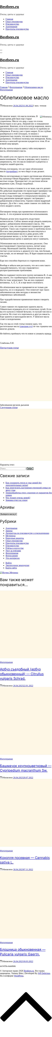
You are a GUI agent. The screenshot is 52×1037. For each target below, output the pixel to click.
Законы (9, 531)
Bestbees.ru (9, 6)
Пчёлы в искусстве (15, 548)
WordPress (18, 976)
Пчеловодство (12, 24)
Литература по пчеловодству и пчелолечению (27, 533)
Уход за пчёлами (13, 550)
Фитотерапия (6, 90)
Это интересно (13, 558)
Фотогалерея (12, 555)
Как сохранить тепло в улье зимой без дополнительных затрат (23, 484)
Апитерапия (11, 26)
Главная (9, 19)
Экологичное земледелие (17, 565)
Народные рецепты (15, 538)
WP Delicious (44, 973)
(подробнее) (11, 171)
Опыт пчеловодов (14, 21)
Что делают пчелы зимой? (18, 498)
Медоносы (11, 536)
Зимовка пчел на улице (16, 500)
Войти (9, 563)
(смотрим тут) (26, 326)
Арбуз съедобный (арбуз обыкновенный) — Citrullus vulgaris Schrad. (22, 673)
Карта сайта (11, 568)
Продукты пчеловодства (17, 29)
